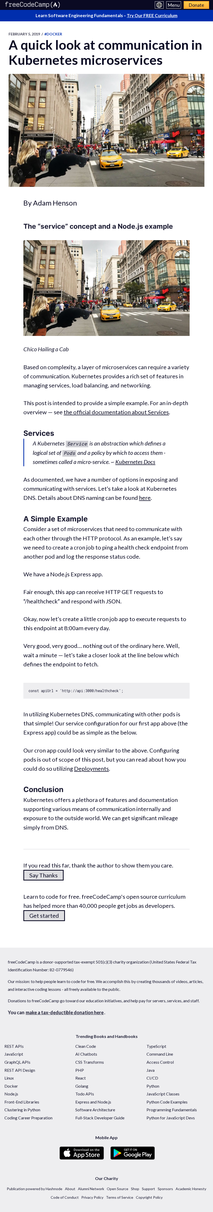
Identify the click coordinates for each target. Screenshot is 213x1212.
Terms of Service (119, 1197)
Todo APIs (84, 1093)
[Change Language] (159, 5)
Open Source (117, 1189)
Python (153, 1085)
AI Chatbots (86, 1053)
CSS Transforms (89, 1062)
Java (151, 1070)
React (80, 1077)
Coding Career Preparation (28, 1117)
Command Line (160, 1053)
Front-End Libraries (21, 1101)
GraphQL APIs (17, 1062)
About (70, 1189)
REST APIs (14, 1046)
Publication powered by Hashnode (34, 1189)
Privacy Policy (92, 1197)
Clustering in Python (22, 1109)
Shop (135, 1189)
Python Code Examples (167, 1101)
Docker (11, 1085)
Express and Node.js (93, 1101)
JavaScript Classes (163, 1093)
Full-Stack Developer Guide (99, 1117)
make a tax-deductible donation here (65, 1012)
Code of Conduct (65, 1197)
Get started (44, 915)
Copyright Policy (149, 1197)
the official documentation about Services (116, 412)
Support (148, 1189)
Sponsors (165, 1189)
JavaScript (13, 1053)
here (145, 497)
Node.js (11, 1093)
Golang (81, 1085)
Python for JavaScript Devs (171, 1117)
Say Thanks (43, 875)
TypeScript (156, 1046)
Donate (196, 5)
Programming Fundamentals (172, 1109)
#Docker (53, 34)
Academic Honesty (191, 1189)
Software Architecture (95, 1109)
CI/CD (152, 1077)
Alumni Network (91, 1189)
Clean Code (85, 1046)
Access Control (160, 1062)
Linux (9, 1077)
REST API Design (19, 1070)
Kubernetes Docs (135, 461)
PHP (79, 1070)
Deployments (91, 768)
